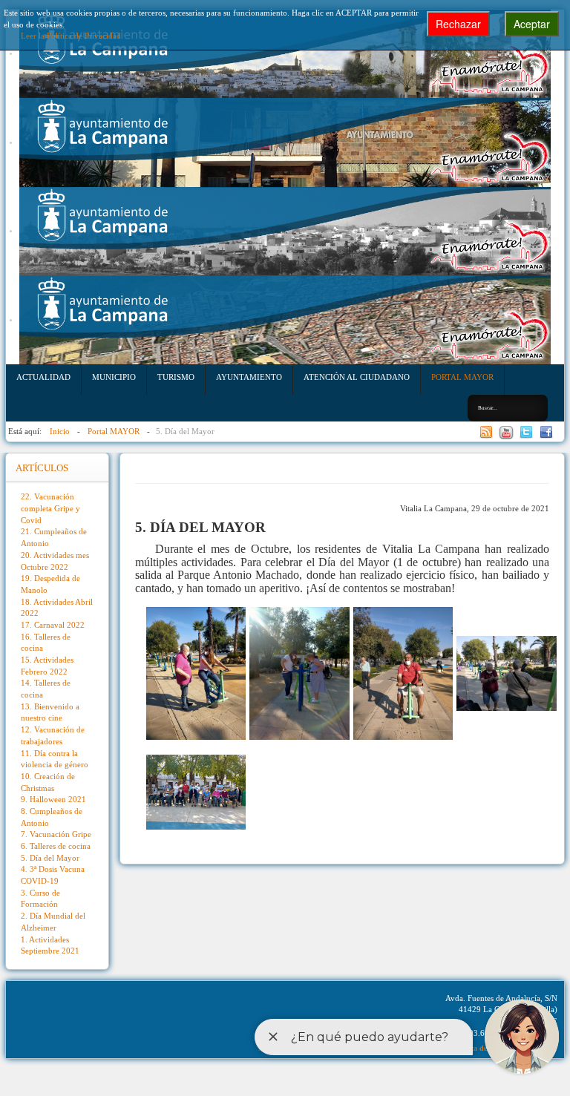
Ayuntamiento (249, 377)
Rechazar (458, 23)
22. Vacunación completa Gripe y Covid (50, 508)
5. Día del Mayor (50, 857)
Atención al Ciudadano (357, 377)
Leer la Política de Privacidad (71, 35)
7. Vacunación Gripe (56, 834)
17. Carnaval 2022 (53, 624)
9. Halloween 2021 (53, 799)
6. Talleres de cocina (56, 845)
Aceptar (532, 23)
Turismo (175, 377)
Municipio (114, 377)
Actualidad (43, 377)
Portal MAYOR (462, 377)
